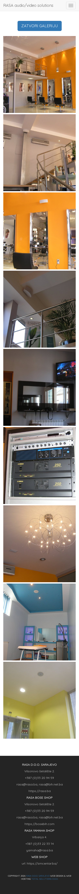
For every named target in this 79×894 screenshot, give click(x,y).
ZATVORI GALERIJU (39, 25)
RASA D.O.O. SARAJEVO (38, 875)
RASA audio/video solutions (28, 5)
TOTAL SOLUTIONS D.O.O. (44, 879)
